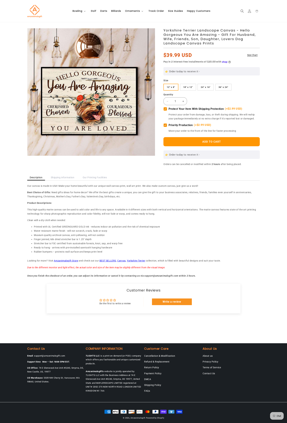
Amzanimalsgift (138, 418)
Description (36, 177)
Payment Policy (152, 373)
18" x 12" (188, 87)
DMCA (147, 379)
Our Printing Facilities (95, 177)
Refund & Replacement (157, 361)
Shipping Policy (152, 385)
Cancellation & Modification (159, 356)
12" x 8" (171, 87)
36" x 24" (223, 87)
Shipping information (62, 177)
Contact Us (209, 373)
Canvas (121, 260)
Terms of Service (212, 367)
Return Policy (151, 367)
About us (208, 356)
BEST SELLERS (107, 260)
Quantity (168, 94)
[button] (80, 10)
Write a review (172, 301)
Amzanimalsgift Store (66, 260)
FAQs (147, 391)
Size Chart (252, 55)
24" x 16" (205, 87)
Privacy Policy (210, 361)
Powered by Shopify (155, 418)
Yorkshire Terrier (136, 260)
